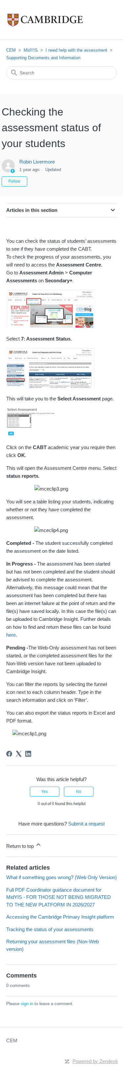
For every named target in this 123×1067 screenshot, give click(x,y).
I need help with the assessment (76, 50)
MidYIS (31, 50)
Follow (14, 181)
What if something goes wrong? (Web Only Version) (61, 877)
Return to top (20, 846)
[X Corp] (19, 754)
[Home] (59, 20)
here (11, 635)
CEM (11, 50)
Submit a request (86, 823)
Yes (44, 791)
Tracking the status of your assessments (49, 929)
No (78, 791)
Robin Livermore (37, 162)
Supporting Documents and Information (43, 57)
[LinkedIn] (28, 754)
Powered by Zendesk (95, 1061)
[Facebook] (9, 754)
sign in (27, 1003)
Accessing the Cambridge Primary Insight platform (60, 917)
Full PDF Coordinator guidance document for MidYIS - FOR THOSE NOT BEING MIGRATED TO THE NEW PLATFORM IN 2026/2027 (58, 897)
